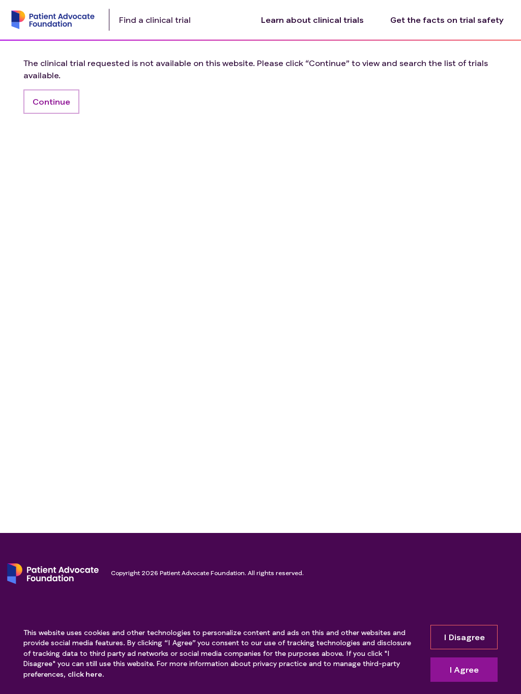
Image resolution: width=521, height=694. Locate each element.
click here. (86, 674)
